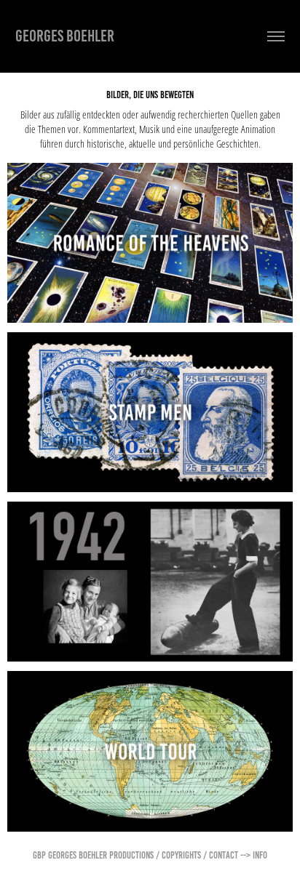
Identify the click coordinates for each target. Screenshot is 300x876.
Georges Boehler (64, 36)
